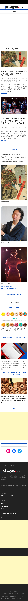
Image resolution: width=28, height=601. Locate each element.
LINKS (2, 508)
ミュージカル (10, 129)
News (21, 68)
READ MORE (6, 93)
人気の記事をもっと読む (7, 286)
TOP (10, 591)
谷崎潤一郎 (14, 81)
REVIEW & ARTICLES (6, 502)
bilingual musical (5, 125)
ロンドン (9, 80)
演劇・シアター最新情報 (7, 495)
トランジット (23, 127)
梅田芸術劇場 (6, 81)
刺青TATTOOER (19, 80)
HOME (2, 503)
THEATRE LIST (4, 506)
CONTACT (3, 510)
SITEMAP (22, 593)
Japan (12, 68)
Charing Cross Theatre (7, 78)
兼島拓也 (13, 80)
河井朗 (10, 81)
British (3, 68)
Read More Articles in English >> (9, 288)
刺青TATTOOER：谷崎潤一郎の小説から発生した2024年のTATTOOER (14, 73)
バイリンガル (4, 129)
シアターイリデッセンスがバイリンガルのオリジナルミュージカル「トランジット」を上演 (13, 120)
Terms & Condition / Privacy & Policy (11, 593)
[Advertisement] (14, 28)
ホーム (2, 497)
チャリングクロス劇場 (16, 78)
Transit (7, 127)
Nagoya (20, 125)
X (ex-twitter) (15, 513)
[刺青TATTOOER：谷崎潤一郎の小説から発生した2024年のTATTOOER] (14, 59)
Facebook (8, 513)
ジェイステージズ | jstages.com (8, 596)
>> (14, 286)
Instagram (3, 513)
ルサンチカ (4, 80)
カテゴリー (14, 300)
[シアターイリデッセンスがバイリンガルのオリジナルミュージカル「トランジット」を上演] (14, 105)
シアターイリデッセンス (14, 127)
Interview (7, 68)
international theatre (14, 125)
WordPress (6, 598)
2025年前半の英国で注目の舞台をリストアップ (14, 161)
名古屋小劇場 (16, 129)
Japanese (17, 68)
